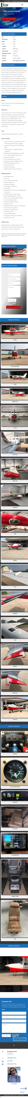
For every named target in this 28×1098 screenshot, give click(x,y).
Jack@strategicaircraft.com (11, 1064)
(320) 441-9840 (9, 1061)
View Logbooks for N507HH (19, 60)
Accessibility (23, 1088)
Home (5, 14)
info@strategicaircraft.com (11, 1058)
